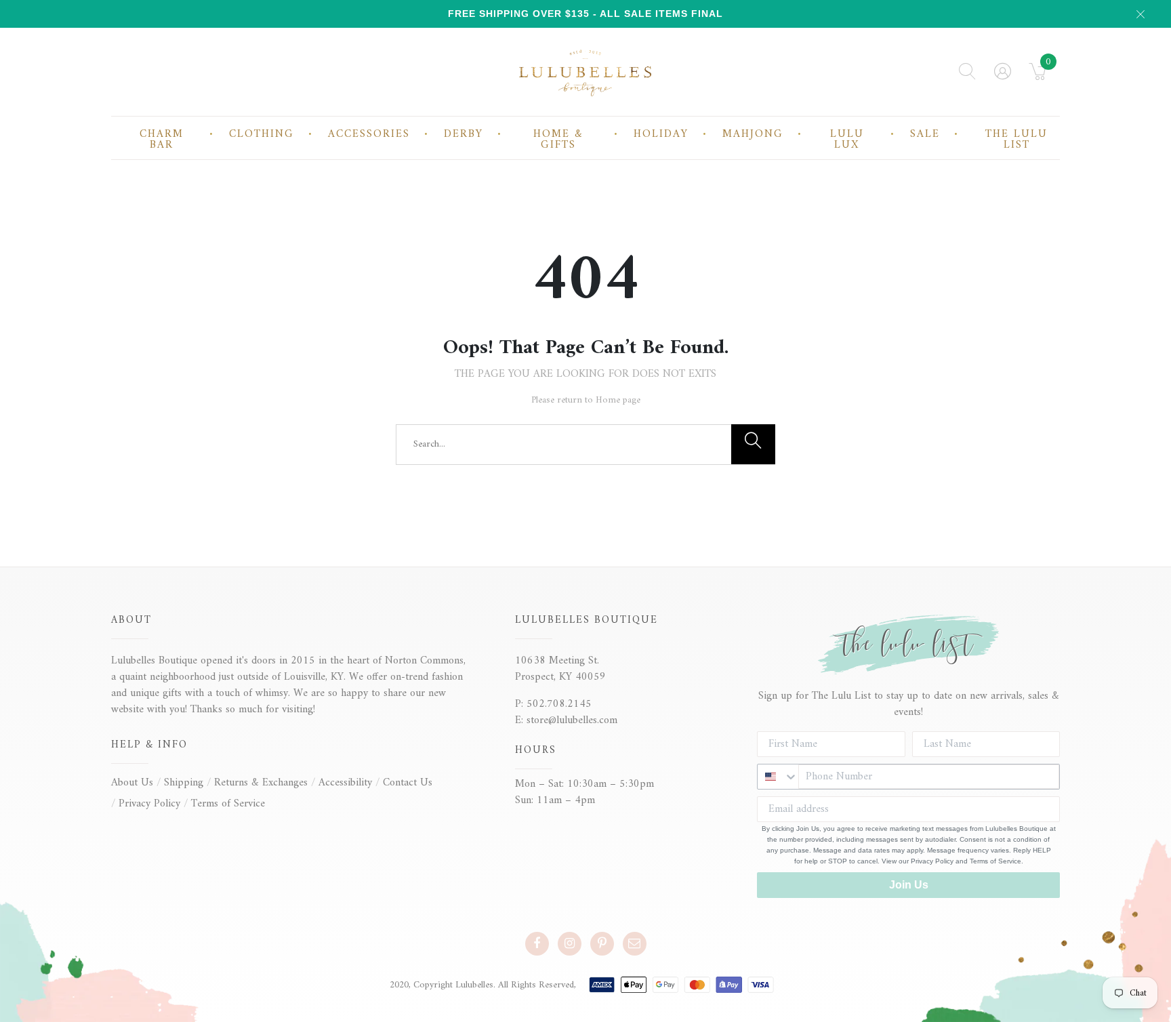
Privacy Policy (149, 803)
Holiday (661, 134)
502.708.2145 (559, 704)
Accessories (369, 134)
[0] (1037, 75)
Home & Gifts (558, 140)
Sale (925, 134)
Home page (618, 400)
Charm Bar (162, 140)
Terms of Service (228, 803)
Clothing (261, 134)
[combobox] (778, 776)
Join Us (908, 885)
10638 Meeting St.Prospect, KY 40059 (560, 669)
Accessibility (345, 782)
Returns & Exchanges (261, 782)
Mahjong (752, 134)
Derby (463, 134)
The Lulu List (1016, 140)
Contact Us (407, 782)
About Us (132, 782)
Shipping (183, 782)
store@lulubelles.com (572, 720)
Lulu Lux (847, 140)
